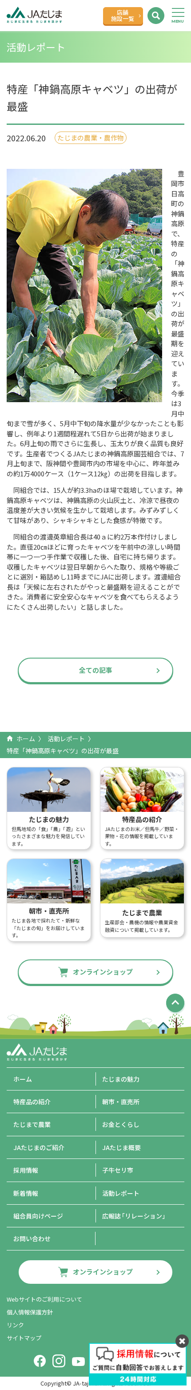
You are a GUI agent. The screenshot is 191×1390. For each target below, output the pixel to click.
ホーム (25, 738)
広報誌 (135, 1215)
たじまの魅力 (120, 1078)
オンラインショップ (103, 971)
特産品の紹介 (32, 1101)
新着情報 (25, 1193)
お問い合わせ (32, 1238)
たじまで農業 (32, 1124)
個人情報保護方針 (30, 1312)
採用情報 (25, 1170)
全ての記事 (95, 670)
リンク (15, 1325)
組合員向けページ (38, 1215)
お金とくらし (120, 1124)
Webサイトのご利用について (44, 1299)
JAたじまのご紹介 (38, 1147)
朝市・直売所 (120, 1101)
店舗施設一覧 (122, 15)
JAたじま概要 (121, 1147)
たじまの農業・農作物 (90, 137)
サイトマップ (24, 1338)
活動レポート (66, 738)
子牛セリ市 (117, 1170)
